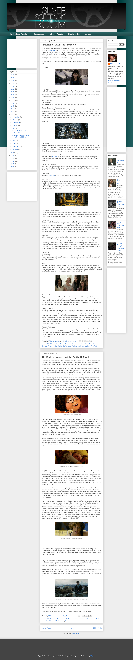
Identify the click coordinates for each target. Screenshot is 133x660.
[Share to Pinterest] (91, 341)
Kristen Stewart (83, 619)
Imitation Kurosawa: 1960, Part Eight (120, 203)
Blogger (92, 656)
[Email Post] (79, 341)
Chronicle (53, 619)
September (16, 122)
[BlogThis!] (85, 341)
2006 (13, 167)
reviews (88, 34)
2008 (13, 161)
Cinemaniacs (39, 34)
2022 (13, 86)
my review (52, 175)
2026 (13, 75)
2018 (13, 97)
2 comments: (72, 341)
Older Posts (97, 628)
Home (72, 628)
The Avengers (67, 346)
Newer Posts (46, 628)
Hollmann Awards (56, 34)
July (14, 128)
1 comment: (72, 616)
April (14, 143)
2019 (13, 95)
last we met (51, 50)
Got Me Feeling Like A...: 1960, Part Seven (120, 246)
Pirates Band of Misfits (55, 346)
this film (54, 157)
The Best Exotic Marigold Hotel (81, 346)
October (15, 120)
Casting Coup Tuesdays (18, 34)
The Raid (94, 346)
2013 (13, 111)
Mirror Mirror (89, 344)
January (15, 149)
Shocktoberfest (74, 34)
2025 (13, 78)
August (15, 125)
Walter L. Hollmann (117, 64)
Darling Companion (72, 619)
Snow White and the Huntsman (55, 621)
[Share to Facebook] (89, 341)
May (14, 140)
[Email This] (83, 341)
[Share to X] (87, 341)
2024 (13, 80)
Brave (62, 344)
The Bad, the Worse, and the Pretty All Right (65, 357)
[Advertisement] (24, 53)
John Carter (81, 344)
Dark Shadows (61, 619)
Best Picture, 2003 (119, 181)
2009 (13, 158)
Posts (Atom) (76, 633)
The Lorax (68, 621)
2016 (13, 103)
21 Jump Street (55, 344)
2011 (12, 152)
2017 (13, 100)
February (16, 146)
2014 (13, 109)
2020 (13, 92)
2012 (48, 344)
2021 (13, 89)
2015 (13, 106)
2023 (13, 83)
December (16, 117)
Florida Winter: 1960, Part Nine (120, 224)
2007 (13, 164)
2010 (13, 155)
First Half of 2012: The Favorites (59, 44)
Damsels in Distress (71, 344)
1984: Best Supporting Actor (120, 160)
